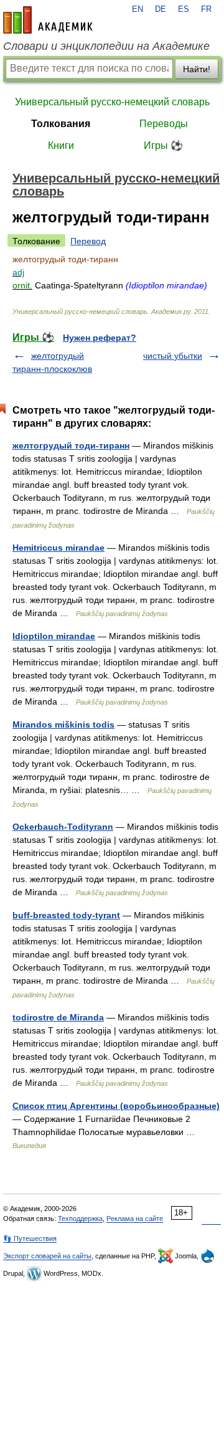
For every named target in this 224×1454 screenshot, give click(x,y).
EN (137, 9)
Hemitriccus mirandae (58, 548)
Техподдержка (80, 1218)
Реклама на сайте (134, 1218)
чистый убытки (172, 356)
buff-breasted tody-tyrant (66, 915)
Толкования (60, 123)
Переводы (163, 123)
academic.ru (48, 20)
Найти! (196, 69)
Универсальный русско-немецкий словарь (112, 102)
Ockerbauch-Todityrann (62, 827)
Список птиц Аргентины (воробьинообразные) (116, 1106)
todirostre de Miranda (58, 1017)
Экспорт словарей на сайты (47, 1256)
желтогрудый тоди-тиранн (70, 445)
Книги (61, 145)
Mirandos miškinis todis (63, 724)
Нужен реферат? (99, 338)
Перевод (88, 241)
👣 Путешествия (30, 1238)
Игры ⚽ (163, 145)
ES (183, 9)
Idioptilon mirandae (53, 636)
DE (160, 9)
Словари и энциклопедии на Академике (106, 46)
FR (206, 9)
